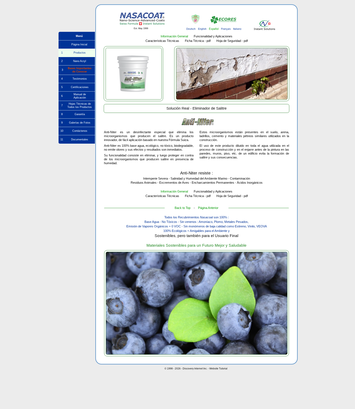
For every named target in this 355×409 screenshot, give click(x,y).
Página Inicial (76, 44)
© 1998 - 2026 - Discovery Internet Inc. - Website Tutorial (196, 368)
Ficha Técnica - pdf (198, 40)
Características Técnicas (162, 40)
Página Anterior (208, 208)
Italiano (237, 28)
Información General (174, 36)
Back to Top (182, 208)
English (202, 28)
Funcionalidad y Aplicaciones (213, 36)
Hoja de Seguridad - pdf (232, 40)
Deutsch (191, 28)
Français (226, 28)
